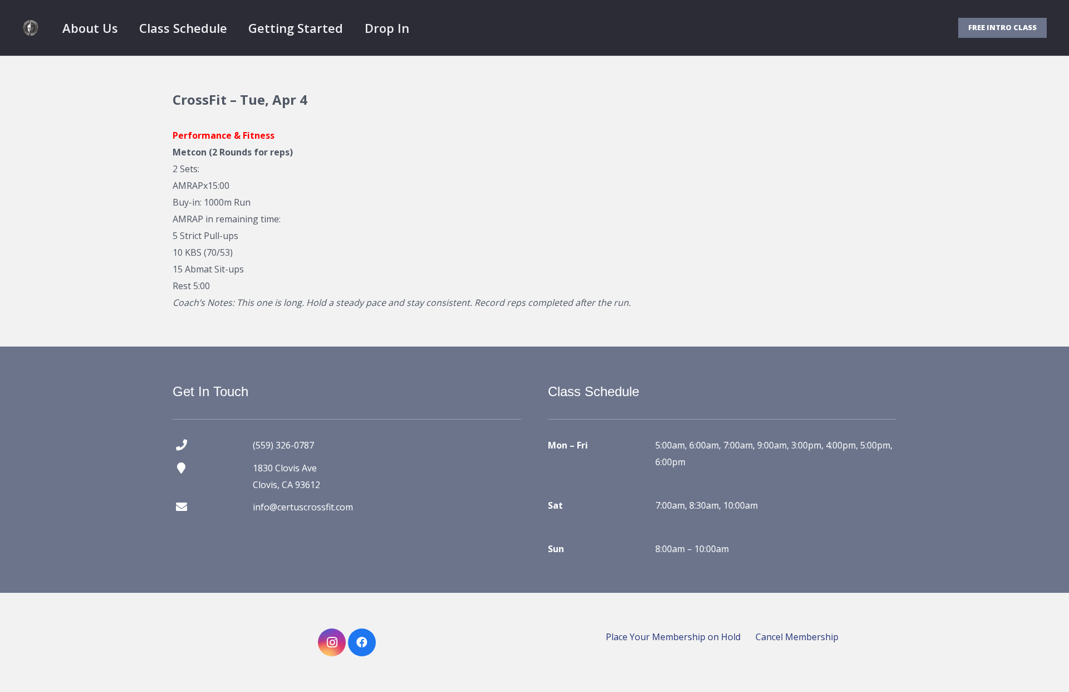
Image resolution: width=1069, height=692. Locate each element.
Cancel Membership (797, 637)
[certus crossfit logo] (30, 28)
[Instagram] (332, 642)
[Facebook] (362, 642)
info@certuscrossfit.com (303, 507)
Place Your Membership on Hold (673, 637)
